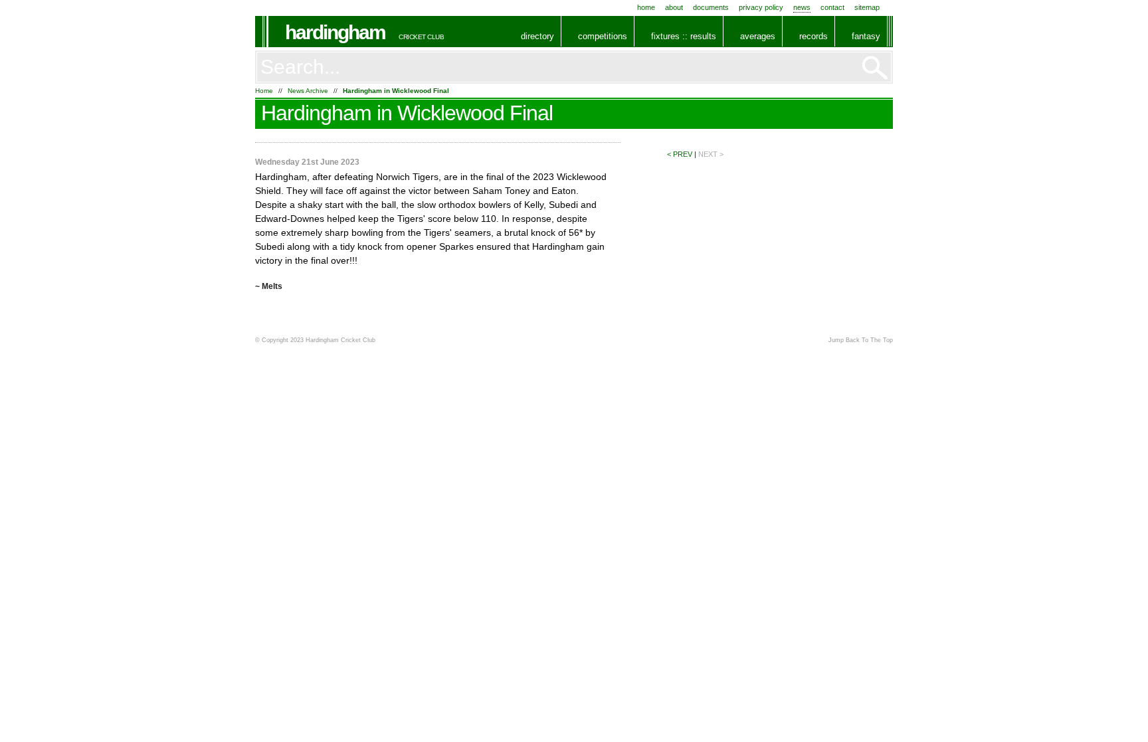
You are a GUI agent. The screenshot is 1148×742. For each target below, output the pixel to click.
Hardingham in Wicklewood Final (396, 90)
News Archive (308, 90)
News (802, 7)
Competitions (602, 36)
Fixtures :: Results (683, 36)
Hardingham (335, 32)
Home (646, 7)
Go (875, 68)
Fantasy (866, 36)
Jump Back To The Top (860, 340)
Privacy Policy (761, 7)
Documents (711, 7)
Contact (832, 7)
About (674, 7)
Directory (537, 36)
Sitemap (867, 7)
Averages (757, 36)
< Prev (679, 154)
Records (813, 36)
